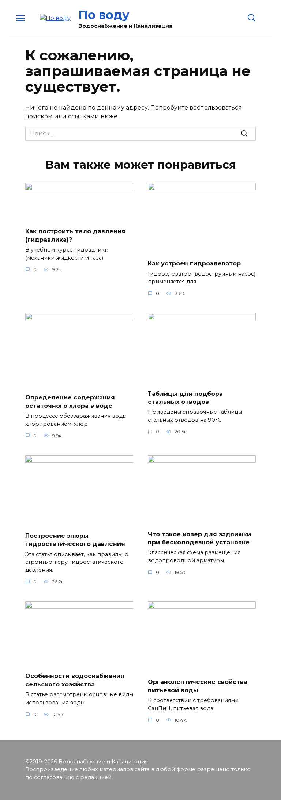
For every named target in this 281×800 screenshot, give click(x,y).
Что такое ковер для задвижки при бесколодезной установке (199, 538)
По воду (104, 15)
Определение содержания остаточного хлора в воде (70, 401)
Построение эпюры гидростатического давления (75, 539)
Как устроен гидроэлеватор (194, 263)
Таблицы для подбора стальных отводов (185, 397)
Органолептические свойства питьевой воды (197, 685)
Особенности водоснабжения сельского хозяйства (74, 680)
